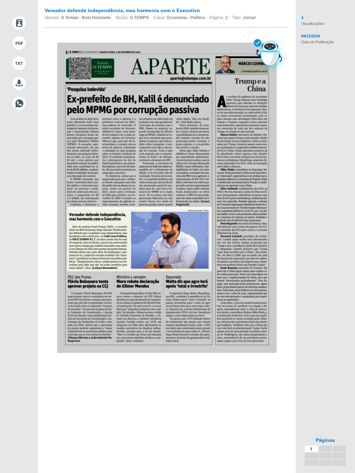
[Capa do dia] (19, 23)
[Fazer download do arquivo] (19, 83)
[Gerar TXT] (19, 63)
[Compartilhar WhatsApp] (19, 103)
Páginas (325, 440)
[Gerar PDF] (19, 43)
